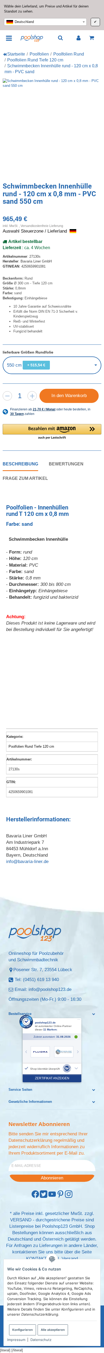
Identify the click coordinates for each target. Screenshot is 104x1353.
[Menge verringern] (7, 396)
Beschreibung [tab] (20, 463)
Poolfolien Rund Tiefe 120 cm (31, 746)
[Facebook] (35, 1194)
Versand (70, 1258)
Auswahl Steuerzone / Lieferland (35, 231)
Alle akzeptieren (53, 1330)
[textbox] (45, 21)
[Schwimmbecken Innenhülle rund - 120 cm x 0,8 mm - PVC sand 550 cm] (52, 128)
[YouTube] (52, 1194)
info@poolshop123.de (50, 989)
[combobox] (45, 22)
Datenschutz (40, 1340)
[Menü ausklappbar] (9, 38)
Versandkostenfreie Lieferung (42, 226)
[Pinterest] (60, 1194)
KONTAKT (36, 1258)
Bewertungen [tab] (66, 463)
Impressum (16, 1340)
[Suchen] (60, 38)
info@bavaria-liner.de (27, 861)
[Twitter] (43, 1194)
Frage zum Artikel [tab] (25, 478)
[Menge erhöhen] (32, 396)
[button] (52, 432)
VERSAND (20, 1219)
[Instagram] (69, 1194)
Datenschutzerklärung (30, 1140)
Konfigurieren (22, 1330)
